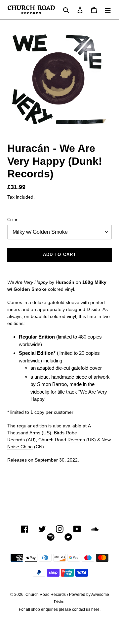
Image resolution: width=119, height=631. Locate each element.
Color (12, 219)
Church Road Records (61, 439)
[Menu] (108, 10)
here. (95, 609)
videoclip (39, 392)
